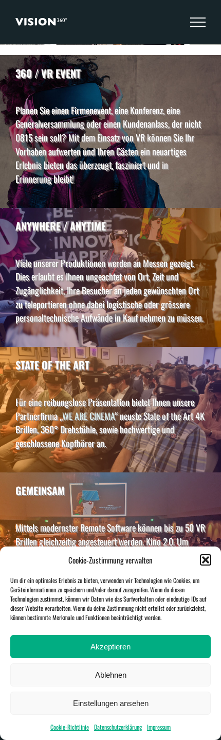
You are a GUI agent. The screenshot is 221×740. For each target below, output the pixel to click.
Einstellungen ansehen (111, 703)
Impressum (159, 727)
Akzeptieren (110, 646)
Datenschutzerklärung (118, 727)
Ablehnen (110, 675)
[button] (205, 560)
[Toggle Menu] (197, 22)
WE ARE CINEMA (88, 415)
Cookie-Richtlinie (69, 727)
